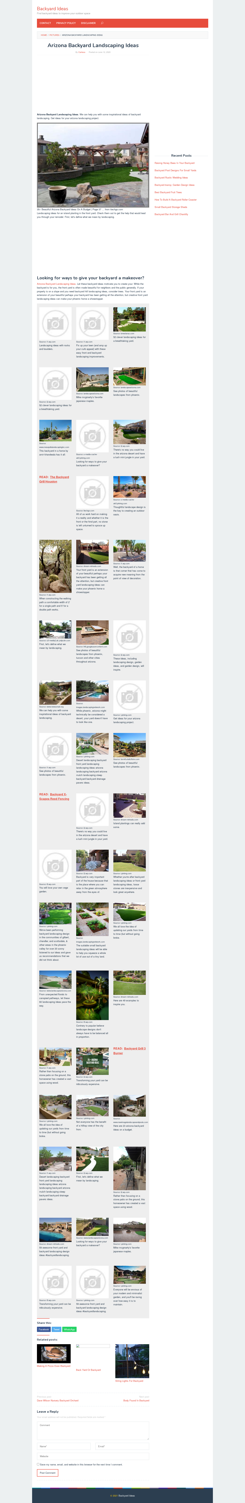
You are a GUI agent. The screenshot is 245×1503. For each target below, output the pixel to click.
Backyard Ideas (52, 9)
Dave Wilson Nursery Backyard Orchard (57, 1398)
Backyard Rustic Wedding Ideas (171, 177)
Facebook (44, 1329)
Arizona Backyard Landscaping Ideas (56, 283)
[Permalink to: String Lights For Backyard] (132, 1361)
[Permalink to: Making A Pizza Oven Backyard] (54, 1353)
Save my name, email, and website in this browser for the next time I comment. (81, 1464)
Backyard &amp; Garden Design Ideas (175, 185)
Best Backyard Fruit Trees (168, 192)
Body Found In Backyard (136, 1398)
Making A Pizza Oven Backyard (53, 1366)
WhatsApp (69, 1329)
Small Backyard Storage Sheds (171, 207)
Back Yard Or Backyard (88, 1370)
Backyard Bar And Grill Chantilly (171, 214)
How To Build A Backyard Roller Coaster (176, 199)
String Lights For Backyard (129, 1380)
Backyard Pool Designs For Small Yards (175, 170)
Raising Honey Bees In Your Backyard (174, 163)
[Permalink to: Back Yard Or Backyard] (93, 1355)
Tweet (56, 1329)
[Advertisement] (93, 84)
